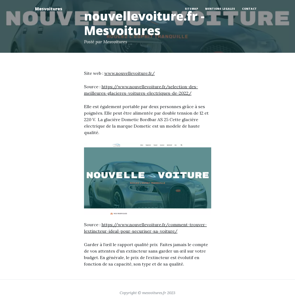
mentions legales (220, 9)
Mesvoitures (48, 9)
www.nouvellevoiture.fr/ (129, 73)
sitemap (191, 9)
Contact (249, 9)
